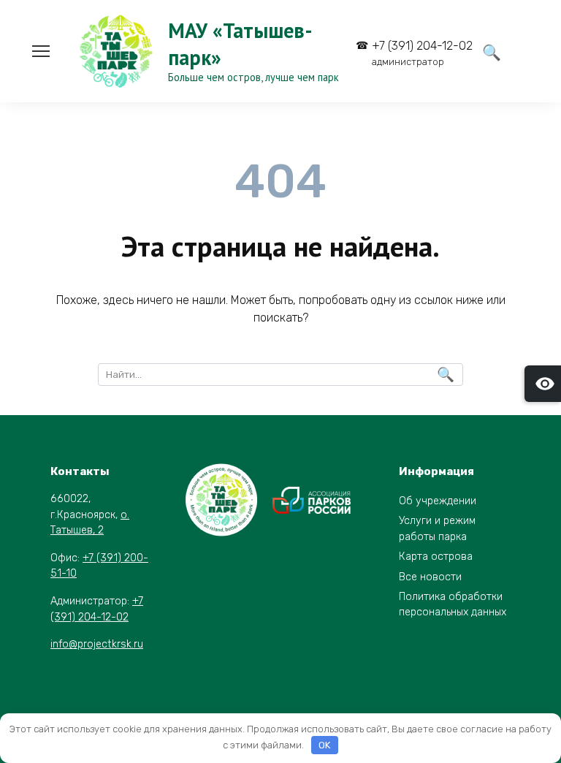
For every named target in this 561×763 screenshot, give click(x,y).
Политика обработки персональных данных (452, 605)
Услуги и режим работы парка (437, 529)
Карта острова (436, 556)
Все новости (430, 577)
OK (324, 745)
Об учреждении (437, 501)
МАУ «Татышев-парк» (240, 43)
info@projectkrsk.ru (96, 644)
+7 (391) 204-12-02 (422, 53)
